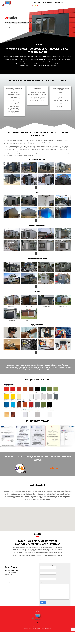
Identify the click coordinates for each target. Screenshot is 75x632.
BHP (62, 2)
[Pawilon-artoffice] (7, 6)
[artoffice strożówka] (63, 250)
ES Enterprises (48, 628)
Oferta (39, 2)
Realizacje (57, 2)
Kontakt (67, 2)
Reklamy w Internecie (40, 628)
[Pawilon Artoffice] (29, 172)
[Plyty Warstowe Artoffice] (63, 184)
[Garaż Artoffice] (29, 184)
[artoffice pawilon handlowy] (12, 238)
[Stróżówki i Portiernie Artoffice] (46, 184)
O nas (44, 2)
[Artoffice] (63, 205)
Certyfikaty (50, 2)
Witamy (34, 2)
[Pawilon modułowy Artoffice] (12, 172)
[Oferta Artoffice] (46, 172)
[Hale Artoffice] (12, 184)
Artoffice (23, 146)
